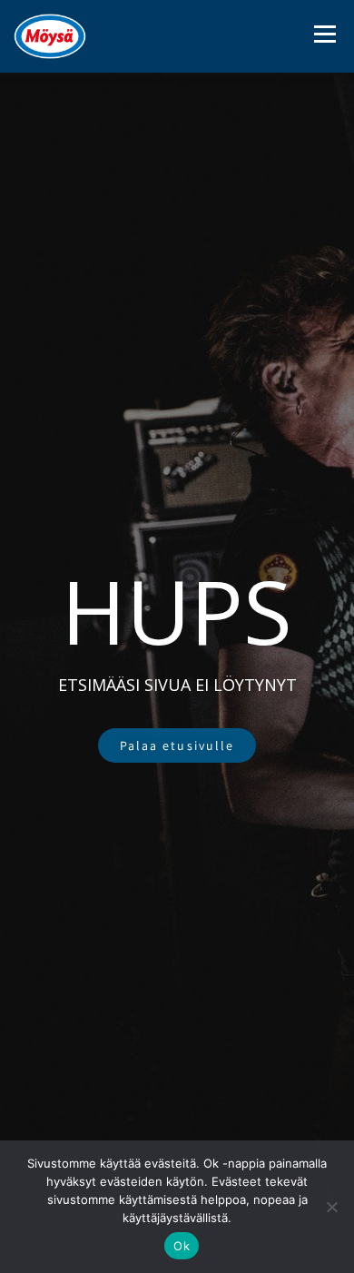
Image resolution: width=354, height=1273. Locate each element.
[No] (331, 1207)
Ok (181, 1245)
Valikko (324, 34)
